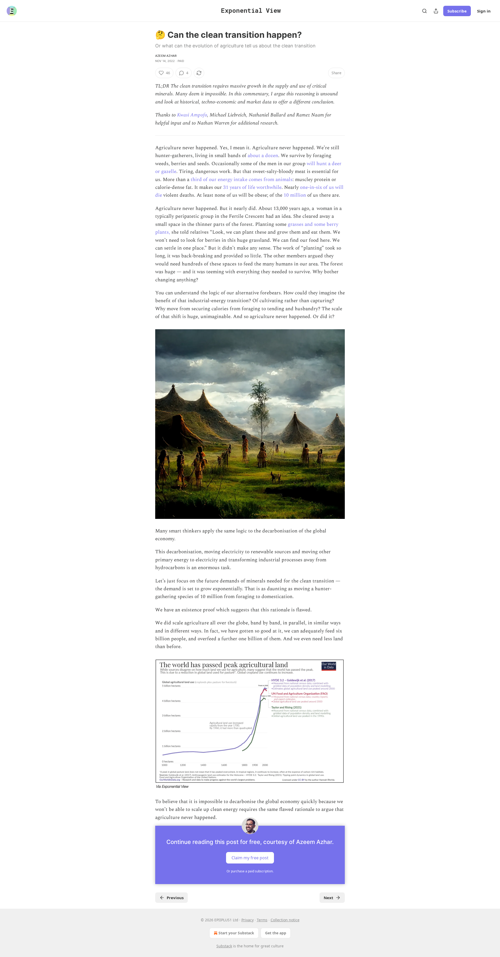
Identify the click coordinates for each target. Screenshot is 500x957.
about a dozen (263, 155)
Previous (175, 897)
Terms (262, 919)
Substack (224, 945)
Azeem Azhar (166, 56)
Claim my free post (250, 858)
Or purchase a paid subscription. (250, 871)
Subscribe (457, 11)
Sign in (484, 11)
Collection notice (285, 919)
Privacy (247, 919)
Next (328, 897)
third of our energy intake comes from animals (241, 179)
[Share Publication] (436, 11)
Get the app (275, 932)
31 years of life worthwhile (252, 187)
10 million (295, 195)
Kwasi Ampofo (192, 115)
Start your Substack (236, 932)
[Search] (424, 11)
